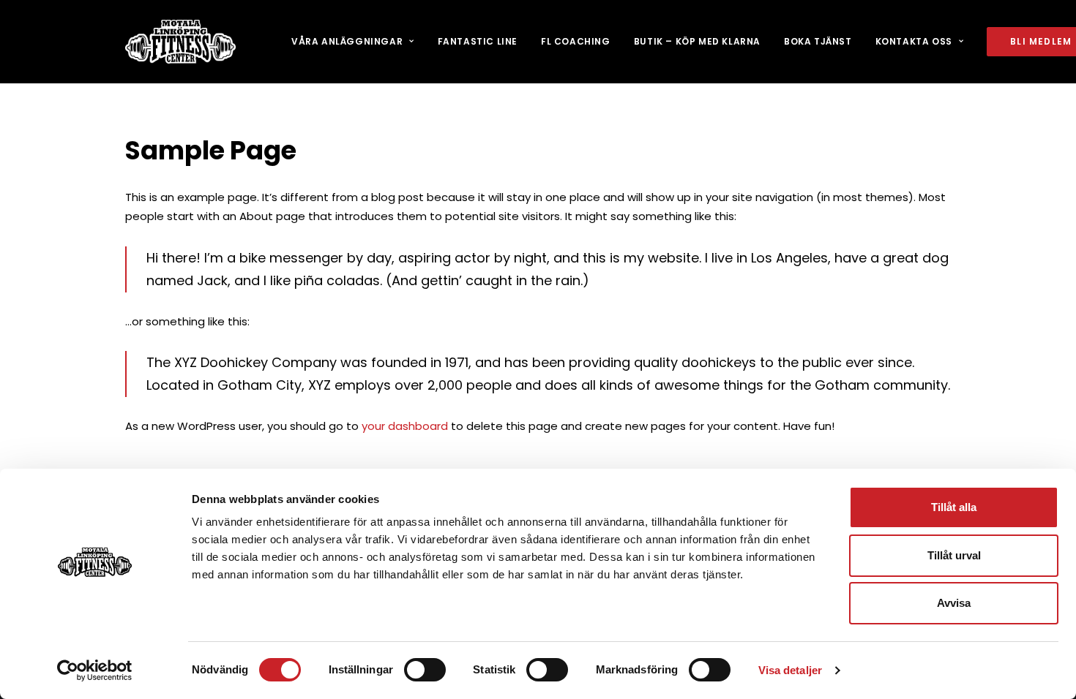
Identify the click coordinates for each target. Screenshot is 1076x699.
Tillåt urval (954, 555)
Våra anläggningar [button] (347, 41)
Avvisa (954, 603)
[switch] (425, 669)
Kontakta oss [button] (913, 41)
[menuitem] (353, 41)
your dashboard (405, 426)
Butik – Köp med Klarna (697, 41)
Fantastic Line (478, 41)
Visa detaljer (790, 670)
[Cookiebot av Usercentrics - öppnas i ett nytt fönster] (95, 670)
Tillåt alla (953, 507)
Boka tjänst (818, 41)
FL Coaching (575, 41)
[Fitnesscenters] (180, 42)
